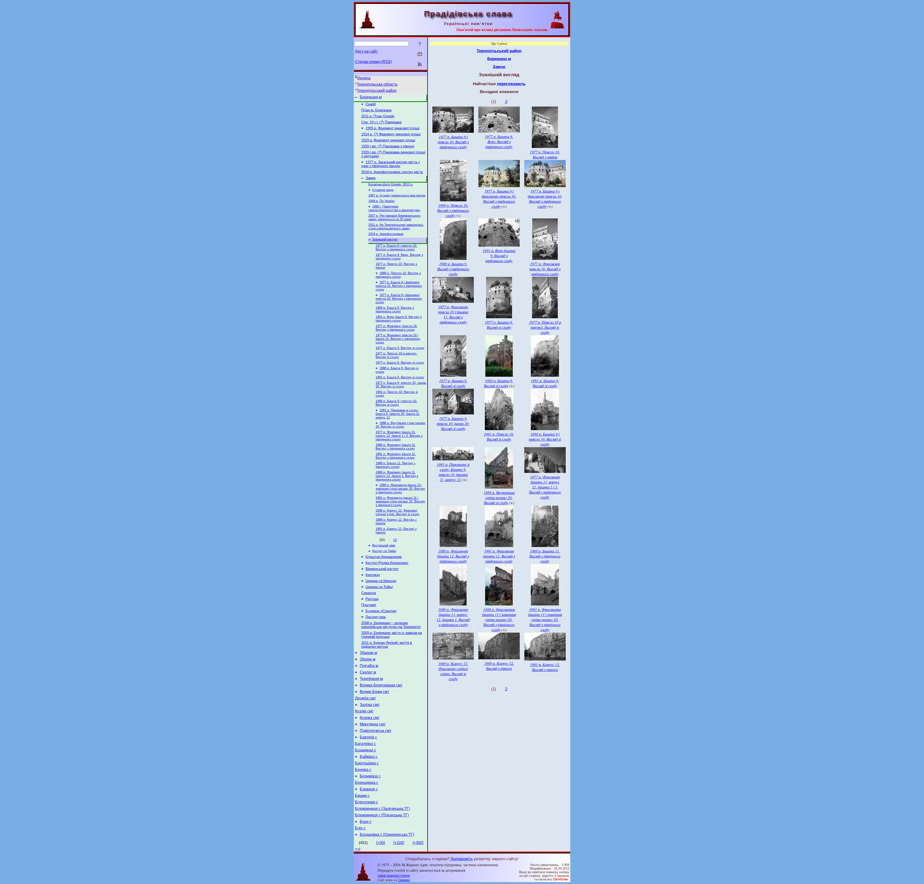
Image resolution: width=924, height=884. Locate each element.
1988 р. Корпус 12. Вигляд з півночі (499, 666)
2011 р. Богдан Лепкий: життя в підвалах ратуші (386, 645)
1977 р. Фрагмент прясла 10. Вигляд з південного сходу (396, 327)
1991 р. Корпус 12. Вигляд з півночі (545, 667)
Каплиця (373, 575)
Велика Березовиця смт (381, 685)
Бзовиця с (369, 789)
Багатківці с (365, 744)
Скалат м (368, 672)
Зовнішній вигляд (385, 239)
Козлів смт (364, 711)
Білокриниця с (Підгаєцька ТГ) (382, 815)
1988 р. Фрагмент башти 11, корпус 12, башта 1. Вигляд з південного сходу (397, 476)
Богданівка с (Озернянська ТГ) (387, 835)
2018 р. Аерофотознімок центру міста (392, 172)
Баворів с (368, 737)
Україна (364, 78)
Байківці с (369, 757)
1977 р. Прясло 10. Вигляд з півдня (545, 154)
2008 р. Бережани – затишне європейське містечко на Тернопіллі (390, 625)
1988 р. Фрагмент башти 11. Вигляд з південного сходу (396, 446)
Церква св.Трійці (379, 587)
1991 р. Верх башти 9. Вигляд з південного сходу (399, 318)
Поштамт (368, 605)
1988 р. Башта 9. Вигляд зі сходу (498, 383)
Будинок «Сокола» (381, 611)
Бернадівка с (366, 783)
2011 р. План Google (377, 116)
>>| (357, 849)
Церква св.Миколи (381, 581)
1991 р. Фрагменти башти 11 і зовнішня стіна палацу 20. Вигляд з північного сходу (400, 501)
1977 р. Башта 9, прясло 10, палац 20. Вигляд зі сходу (401, 384)
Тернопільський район (377, 91)
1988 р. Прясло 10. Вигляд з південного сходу (398, 275)
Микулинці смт (372, 724)
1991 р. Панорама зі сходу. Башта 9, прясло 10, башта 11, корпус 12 (398, 413)
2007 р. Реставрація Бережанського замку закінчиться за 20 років (394, 217)
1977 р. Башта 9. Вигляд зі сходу (400, 348)
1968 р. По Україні (381, 201)
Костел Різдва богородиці (387, 563)
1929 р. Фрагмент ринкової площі (388, 140)
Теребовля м (371, 679)
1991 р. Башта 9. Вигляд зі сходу (400, 377)
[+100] (398, 843)
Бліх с (360, 828)
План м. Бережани (376, 110)
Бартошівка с (367, 763)
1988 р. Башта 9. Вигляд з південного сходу (395, 309)
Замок (371, 178)
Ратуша (372, 599)
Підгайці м (369, 666)
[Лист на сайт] (420, 54)
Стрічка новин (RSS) (373, 62)
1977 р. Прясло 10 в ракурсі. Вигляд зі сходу (396, 355)
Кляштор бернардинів (384, 557)
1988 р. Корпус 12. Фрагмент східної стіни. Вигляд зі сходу (397, 512)
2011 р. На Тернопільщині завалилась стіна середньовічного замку (396, 226)
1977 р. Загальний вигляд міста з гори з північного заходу (390, 164)
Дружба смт (365, 698)
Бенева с (363, 770)
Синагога (368, 593)
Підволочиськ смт (375, 731)
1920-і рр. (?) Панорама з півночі (387, 146)
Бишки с (362, 796)
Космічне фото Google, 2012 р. (390, 184)
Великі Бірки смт (374, 692)
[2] (395, 540)
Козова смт (369, 718)
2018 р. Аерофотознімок (386, 234)
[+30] (380, 843)
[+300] (418, 843)
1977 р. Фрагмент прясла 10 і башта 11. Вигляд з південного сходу (398, 338)
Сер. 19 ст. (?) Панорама (381, 122)
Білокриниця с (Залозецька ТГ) (382, 809)
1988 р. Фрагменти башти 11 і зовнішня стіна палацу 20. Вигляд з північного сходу (400, 488)
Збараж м (368, 653)
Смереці (404, 880)
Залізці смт (369, 705)
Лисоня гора (375, 617)
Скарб (371, 104)
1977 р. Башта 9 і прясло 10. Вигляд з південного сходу (396, 247)
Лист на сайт (366, 51)
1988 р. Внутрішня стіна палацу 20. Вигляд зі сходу (400, 424)
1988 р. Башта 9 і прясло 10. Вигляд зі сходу (396, 403)
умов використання (394, 875)
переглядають (511, 83)
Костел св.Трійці (384, 551)
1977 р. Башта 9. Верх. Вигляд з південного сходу (399, 256)
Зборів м (367, 659)
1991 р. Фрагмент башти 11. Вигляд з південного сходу (396, 455)
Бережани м (371, 97)
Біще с (366, 822)
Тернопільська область (377, 84)
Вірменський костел (382, 569)
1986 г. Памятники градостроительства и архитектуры (394, 208)
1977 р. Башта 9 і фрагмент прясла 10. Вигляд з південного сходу (399, 285)
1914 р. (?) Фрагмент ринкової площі (390, 134)
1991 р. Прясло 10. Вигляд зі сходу (499, 437)
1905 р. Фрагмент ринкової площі (392, 128)
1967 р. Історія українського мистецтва (396, 195)
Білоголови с (366, 802)
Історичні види (382, 190)
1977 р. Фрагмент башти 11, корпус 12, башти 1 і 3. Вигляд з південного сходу (399, 435)
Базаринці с (365, 750)
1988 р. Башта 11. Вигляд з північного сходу (395, 465)
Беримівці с (370, 776)
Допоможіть (462, 858)
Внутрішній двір (383, 545)
